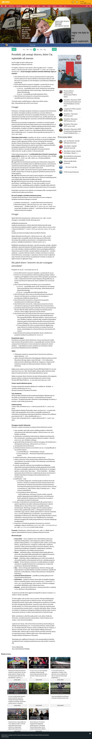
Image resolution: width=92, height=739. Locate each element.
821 (38, 49)
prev (14, 49)
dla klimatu (19, 6)
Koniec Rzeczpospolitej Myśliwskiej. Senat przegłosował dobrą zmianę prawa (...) (60, 691)
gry (65, 6)
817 (24, 49)
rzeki (38, 6)
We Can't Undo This (71, 167)
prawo (32, 6)
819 (31, 49)
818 (27, 49)
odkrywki (11, 6)
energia (27, 6)
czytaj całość (17, 679)
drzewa (54, 6)
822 (41, 49)
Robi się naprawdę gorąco (71, 172)
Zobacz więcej (5, 736)
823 (45, 49)
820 (34, 49)
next (54, 49)
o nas (60, 6)
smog (43, 6)
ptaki (49, 6)
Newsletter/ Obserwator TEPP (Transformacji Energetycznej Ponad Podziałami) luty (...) (72, 131)
